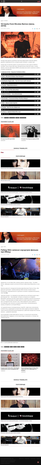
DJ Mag (6, 292)
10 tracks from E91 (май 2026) (8, 138)
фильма (10, 342)
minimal (17, 117)
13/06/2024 (3, 370)
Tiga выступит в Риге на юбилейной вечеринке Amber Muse (12, 168)
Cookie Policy (33, 458)
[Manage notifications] (38, 462)
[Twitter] (35, 29)
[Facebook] (33, 29)
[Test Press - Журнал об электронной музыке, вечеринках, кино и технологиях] (11, 1)
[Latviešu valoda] (1, 152)
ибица (15, 346)
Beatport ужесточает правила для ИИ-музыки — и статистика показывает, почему (16, 192)
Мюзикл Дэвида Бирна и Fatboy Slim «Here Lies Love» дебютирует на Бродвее (29, 369)
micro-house (12, 117)
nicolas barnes (23, 117)
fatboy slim (7, 346)
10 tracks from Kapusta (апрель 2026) (30, 138)
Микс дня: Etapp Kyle (5, 216)
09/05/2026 (3, 140)
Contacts (38, 458)
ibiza (11, 346)
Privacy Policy (27, 458)
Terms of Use (21, 458)
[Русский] (3, 152)
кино (19, 346)
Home (2, 20)
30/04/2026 (23, 140)
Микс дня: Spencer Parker (5, 180)
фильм (22, 346)
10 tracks (6, 20)
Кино (5, 246)
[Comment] (37, 29)
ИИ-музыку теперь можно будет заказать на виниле (10, 204)
